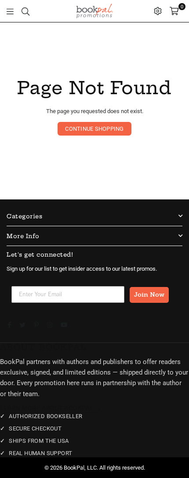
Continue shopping (94, 128)
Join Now (149, 294)
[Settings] (158, 11)
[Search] (25, 11)
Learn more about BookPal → (51, 408)
